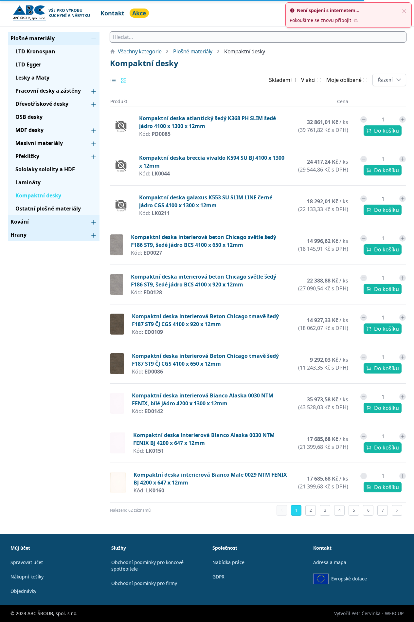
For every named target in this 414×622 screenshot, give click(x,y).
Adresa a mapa (329, 562)
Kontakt (112, 13)
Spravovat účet (26, 562)
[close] (404, 10)
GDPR (218, 577)
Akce (139, 13)
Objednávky (23, 591)
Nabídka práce (228, 562)
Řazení (392, 79)
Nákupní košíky (27, 577)
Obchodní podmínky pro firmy (144, 583)
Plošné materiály (192, 51)
